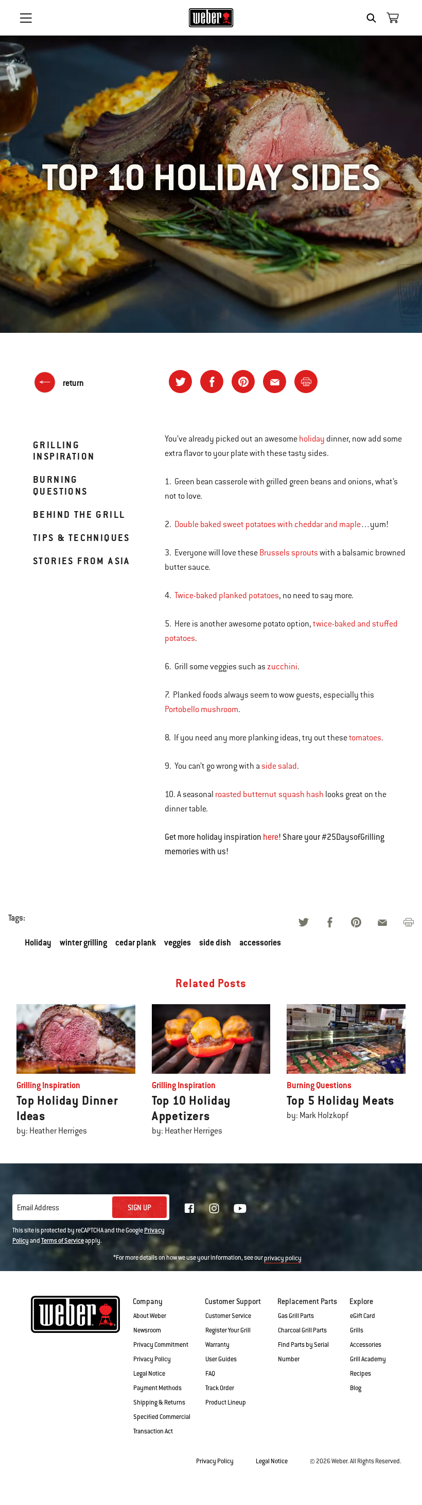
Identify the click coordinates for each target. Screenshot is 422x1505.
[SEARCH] (373, 18)
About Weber (149, 1316)
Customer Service (228, 1316)
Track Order (219, 1388)
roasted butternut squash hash (269, 794)
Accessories (365, 1345)
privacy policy (283, 1258)
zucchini (282, 667)
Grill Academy (368, 1359)
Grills (356, 1330)
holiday (312, 439)
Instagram (214, 1208)
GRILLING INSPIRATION (64, 450)
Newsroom (147, 1330)
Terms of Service (62, 1241)
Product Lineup (225, 1402)
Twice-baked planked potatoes (226, 595)
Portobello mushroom (201, 709)
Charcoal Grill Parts (302, 1330)
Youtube (240, 1208)
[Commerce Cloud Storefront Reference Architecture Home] (211, 17)
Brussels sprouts (288, 553)
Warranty (217, 1345)
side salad (279, 766)
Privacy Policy (152, 1359)
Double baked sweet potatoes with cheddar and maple (267, 524)
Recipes (360, 1373)
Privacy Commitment (160, 1345)
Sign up (139, 1207)
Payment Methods (157, 1388)
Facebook (189, 1208)
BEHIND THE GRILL (79, 514)
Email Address (38, 1207)
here (270, 837)
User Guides (221, 1359)
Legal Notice (149, 1373)
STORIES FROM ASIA (81, 561)
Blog (355, 1388)
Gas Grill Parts (296, 1316)
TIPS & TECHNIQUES (81, 538)
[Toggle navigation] (25, 18)
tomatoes (365, 738)
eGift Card (362, 1316)
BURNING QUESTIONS (60, 485)
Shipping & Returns (159, 1402)
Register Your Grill (228, 1330)
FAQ (210, 1373)
